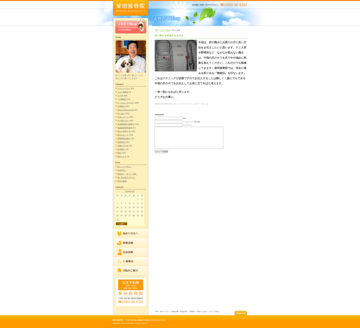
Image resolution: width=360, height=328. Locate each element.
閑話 (119, 153)
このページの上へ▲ (201, 104)
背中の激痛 (122, 181)
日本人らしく (122, 117)
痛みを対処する (123, 131)
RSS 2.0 (168, 104)
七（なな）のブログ (125, 103)
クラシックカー (123, 88)
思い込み (121, 113)
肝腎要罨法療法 (123, 138)
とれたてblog (165, 30)
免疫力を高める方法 (125, 110)
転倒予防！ (122, 170)
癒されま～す (122, 135)
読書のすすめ (122, 146)
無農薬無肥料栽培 (124, 128)
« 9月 (121, 224)
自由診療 (130, 252)
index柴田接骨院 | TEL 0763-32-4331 (130, 8)
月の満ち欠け (122, 121)
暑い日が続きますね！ (126, 177)
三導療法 (121, 106)
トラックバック (186, 104)
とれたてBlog (130, 26)
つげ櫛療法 (122, 99)
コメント (175, 104)
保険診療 (130, 243)
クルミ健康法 (122, 92)
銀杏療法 (121, 149)
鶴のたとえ (122, 156)
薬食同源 (121, 142)
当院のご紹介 (130, 270)
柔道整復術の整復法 (125, 124)
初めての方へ (130, 233)
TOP (156, 30)
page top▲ (241, 312)
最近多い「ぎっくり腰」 (127, 174)
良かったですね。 (124, 167)
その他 (120, 96)
